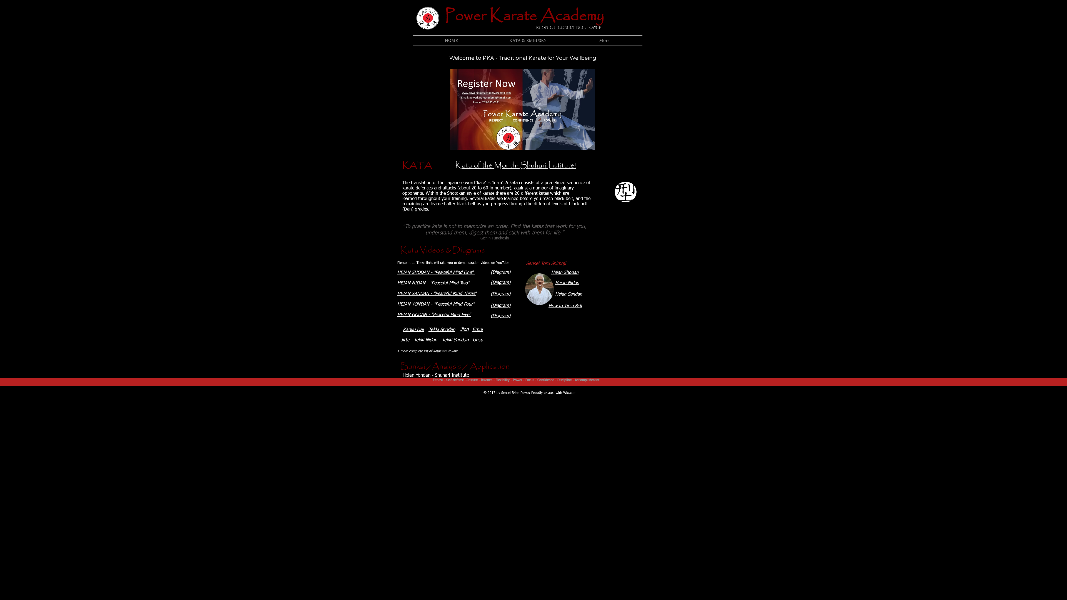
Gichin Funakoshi (494, 238)
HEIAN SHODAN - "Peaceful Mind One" (436, 273)
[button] (528, 41)
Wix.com (569, 393)
